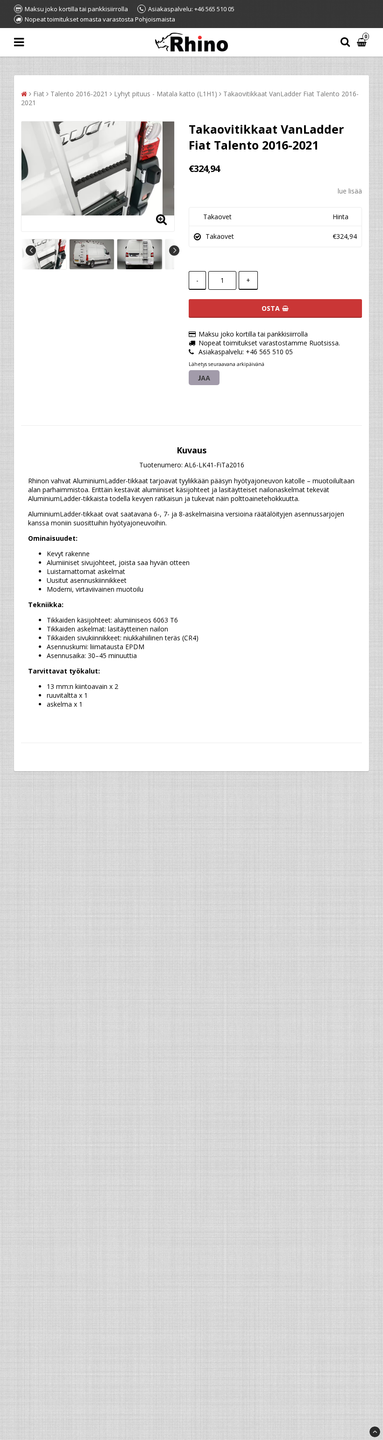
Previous (31, 250)
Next (174, 250)
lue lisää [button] (350, 190)
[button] (363, 42)
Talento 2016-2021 (79, 93)
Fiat (38, 93)
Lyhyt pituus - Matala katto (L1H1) (165, 93)
